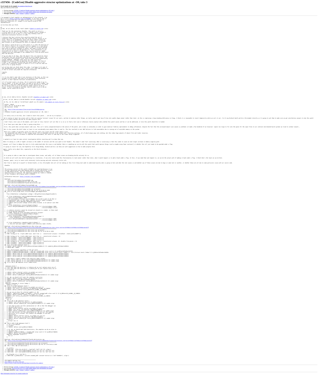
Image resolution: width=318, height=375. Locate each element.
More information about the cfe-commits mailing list (14, 373)
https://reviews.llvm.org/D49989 (20, 18)
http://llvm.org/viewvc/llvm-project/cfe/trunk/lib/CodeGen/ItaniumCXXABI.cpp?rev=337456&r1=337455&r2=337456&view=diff (46, 186)
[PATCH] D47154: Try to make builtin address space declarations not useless (32, 12)
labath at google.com (36, 28)
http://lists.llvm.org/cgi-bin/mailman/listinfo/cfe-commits (24, 363)
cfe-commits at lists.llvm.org (24, 6)
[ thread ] (21, 13)
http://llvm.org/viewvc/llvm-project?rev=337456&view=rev (26, 109)
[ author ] (32, 13)
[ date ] (17, 13)
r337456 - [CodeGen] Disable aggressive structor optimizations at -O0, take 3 (34, 10)
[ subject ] (27, 13)
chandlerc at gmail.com (41, 97)
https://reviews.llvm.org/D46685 (30, 176)
